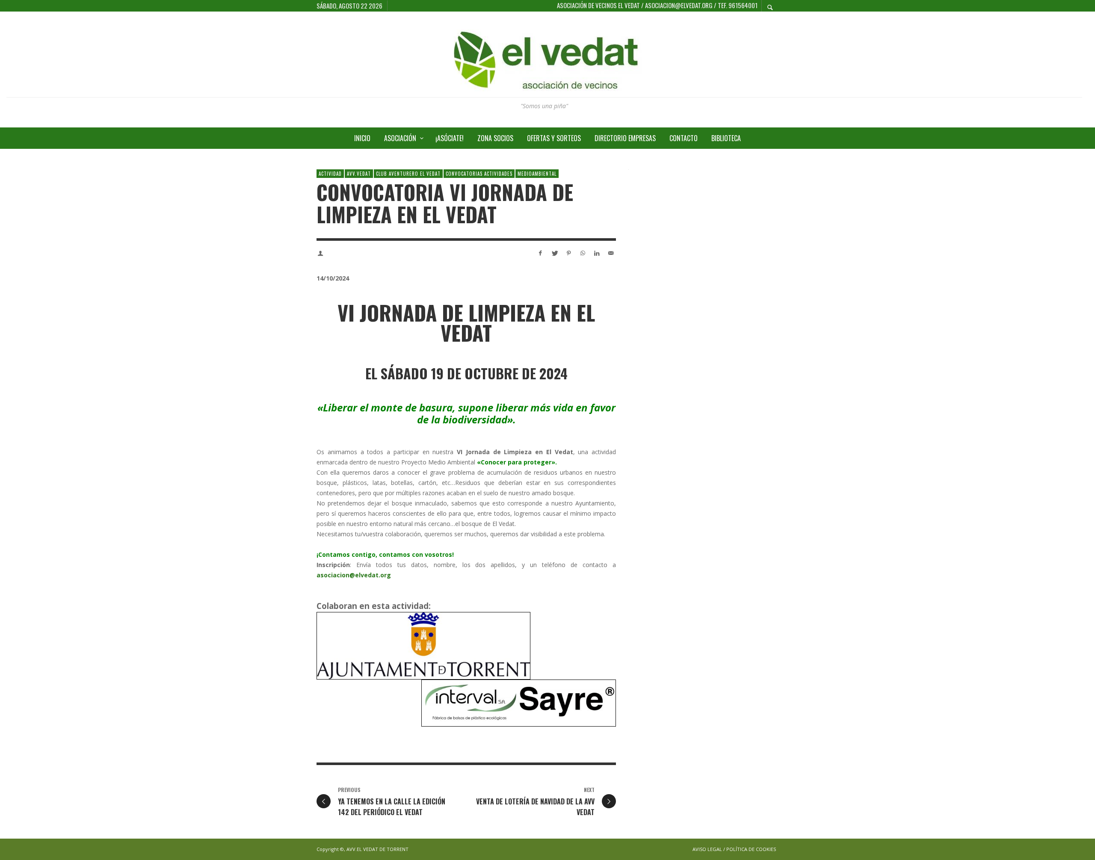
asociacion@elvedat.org (354, 575)
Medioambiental (537, 173)
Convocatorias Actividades (479, 173)
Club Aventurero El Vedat (408, 173)
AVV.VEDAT (359, 173)
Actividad (330, 173)
